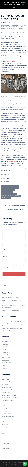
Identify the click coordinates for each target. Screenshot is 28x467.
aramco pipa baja (7, 381)
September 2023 (6, 341)
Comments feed (6, 446)
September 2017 (6, 363)
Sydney (20, 464)
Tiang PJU (5, 424)
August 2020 (5, 344)
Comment (6, 229)
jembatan (13, 161)
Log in (4, 440)
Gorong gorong (9, 61)
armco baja (4, 23)
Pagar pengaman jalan (8, 416)
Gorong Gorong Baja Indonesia (14, 2)
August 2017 (5, 365)
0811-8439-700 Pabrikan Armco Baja (15, 205)
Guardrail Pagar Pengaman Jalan (11, 310)
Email (4, 249)
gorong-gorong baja (17, 28)
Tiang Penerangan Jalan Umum (10, 297)
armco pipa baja (12, 23)
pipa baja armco (6, 197)
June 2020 (5, 349)
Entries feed (5, 443)
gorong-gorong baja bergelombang (11, 195)
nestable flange (6, 408)
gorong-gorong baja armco (9, 193)
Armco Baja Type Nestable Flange (11, 300)
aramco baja (5, 379)
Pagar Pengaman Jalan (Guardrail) (13, 209)
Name (5, 242)
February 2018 (6, 357)
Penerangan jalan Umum (8, 419)
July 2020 (5, 347)
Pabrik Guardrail (6, 411)
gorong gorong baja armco (13, 25)
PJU (3, 421)
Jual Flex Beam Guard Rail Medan (11, 303)
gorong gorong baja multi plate (10, 186)
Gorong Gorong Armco (8, 389)
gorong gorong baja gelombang (11, 395)
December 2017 (6, 360)
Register (4, 438)
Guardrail (4, 405)
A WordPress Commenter (9, 328)
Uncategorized (6, 427)
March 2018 (5, 355)
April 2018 (5, 352)
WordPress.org (6, 448)
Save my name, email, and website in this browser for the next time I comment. (14, 267)
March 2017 (5, 368)
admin (4, 22)
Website (5, 256)
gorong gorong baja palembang (10, 188)
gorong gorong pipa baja (8, 190)
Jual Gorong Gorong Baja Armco (16, 321)
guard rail (4, 403)
